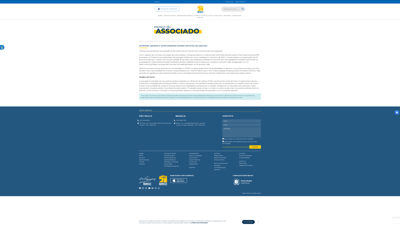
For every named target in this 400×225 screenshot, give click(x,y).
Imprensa (142, 164)
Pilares (141, 155)
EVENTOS (192, 167)
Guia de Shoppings (219, 167)
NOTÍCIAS (217, 153)
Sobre (160, 15)
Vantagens (217, 165)
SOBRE (141, 153)
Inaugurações (168, 164)
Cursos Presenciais (194, 160)
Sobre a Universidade (195, 155)
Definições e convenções (171, 162)
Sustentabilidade (144, 160)
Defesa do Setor (218, 155)
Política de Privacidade (246, 139)
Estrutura (142, 157)
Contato (200, 17)
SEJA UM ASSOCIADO (221, 163)
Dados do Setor (170, 15)
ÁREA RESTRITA (240, 1)
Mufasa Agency (256, 193)
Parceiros (227, 15)
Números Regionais (170, 157)
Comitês (141, 162)
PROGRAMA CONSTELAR (168, 9)
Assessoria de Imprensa (246, 165)
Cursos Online (193, 157)
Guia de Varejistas (244, 157)
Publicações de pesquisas (171, 166)
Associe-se (217, 169)
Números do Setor (169, 155)
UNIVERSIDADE (194, 153)
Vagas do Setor (193, 164)
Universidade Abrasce (185, 15)
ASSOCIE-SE (229, 1)
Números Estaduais (170, 160)
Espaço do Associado (220, 157)
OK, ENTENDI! (248, 222)
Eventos (197, 15)
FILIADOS (242, 153)
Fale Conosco (243, 163)
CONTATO (242, 161)
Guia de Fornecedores (245, 155)
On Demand (193, 162)
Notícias (204, 15)
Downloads (236, 15)
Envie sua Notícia (219, 160)
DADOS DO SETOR (170, 153)
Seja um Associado (215, 15)
